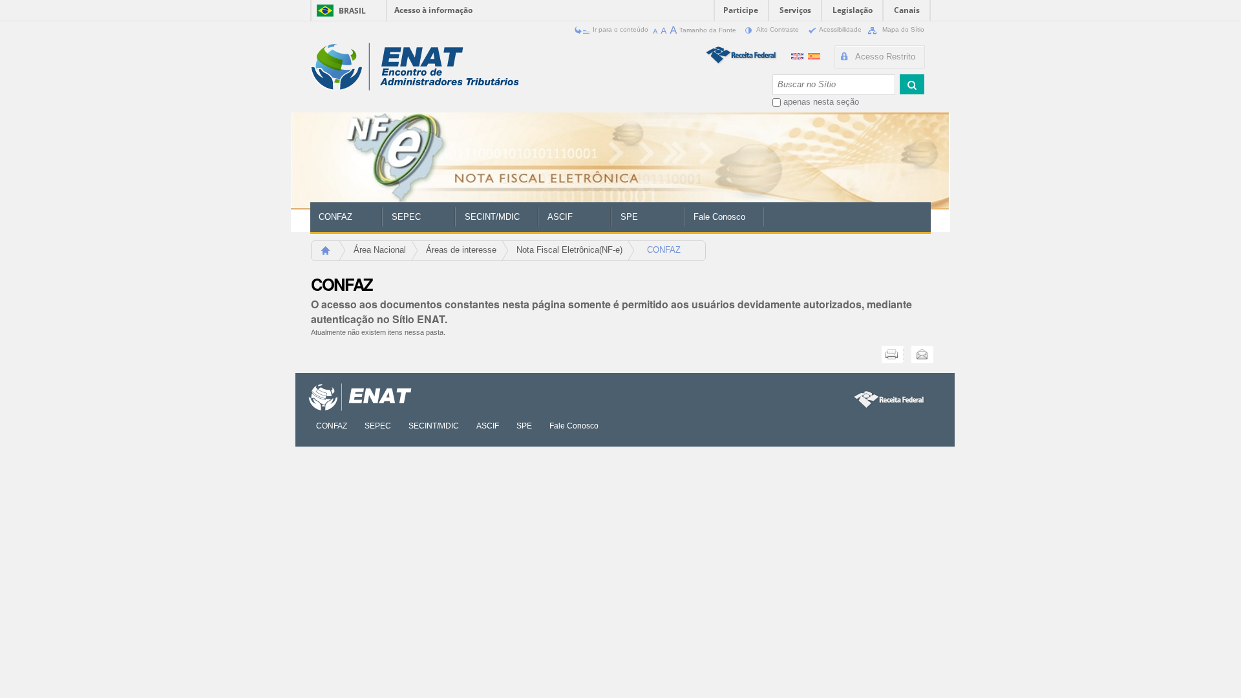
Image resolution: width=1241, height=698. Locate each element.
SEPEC (406, 217)
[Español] (814, 54)
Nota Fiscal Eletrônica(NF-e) (569, 250)
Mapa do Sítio (902, 29)
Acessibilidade (841, 29)
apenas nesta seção (821, 102)
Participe (740, 10)
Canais (907, 10)
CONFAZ (335, 217)
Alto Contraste (778, 29)
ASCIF (560, 217)
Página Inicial (331, 254)
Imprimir (893, 354)
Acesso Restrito (885, 56)
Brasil (352, 10)
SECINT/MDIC (492, 217)
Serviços (795, 10)
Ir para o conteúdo (620, 29)
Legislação (853, 10)
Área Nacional (380, 250)
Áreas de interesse (461, 250)
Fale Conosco (719, 217)
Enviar (922, 354)
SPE (629, 217)
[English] (798, 54)
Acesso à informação (433, 10)
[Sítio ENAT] (414, 67)
